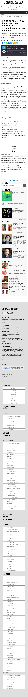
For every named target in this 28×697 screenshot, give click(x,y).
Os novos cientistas (11, 637)
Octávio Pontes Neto (11, 563)
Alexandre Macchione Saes (12, 445)
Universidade (14, 403)
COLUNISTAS (7, 524)
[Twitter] (4, 43)
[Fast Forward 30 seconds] (13, 52)
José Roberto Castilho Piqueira (13, 488)
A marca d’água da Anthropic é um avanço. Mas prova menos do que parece (18, 250)
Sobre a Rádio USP (10, 577)
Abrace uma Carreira (11, 580)
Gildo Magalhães (10, 469)
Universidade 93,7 (10, 657)
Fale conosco (5, 325)
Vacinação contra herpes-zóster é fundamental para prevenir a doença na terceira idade (17, 285)
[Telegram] (11, 43)
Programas (9, 579)
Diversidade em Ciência (11, 609)
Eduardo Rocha (10, 535)
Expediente (5, 360)
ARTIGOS (6, 433)
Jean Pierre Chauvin (11, 480)
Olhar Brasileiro (10, 633)
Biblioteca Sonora (10, 592)
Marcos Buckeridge (11, 495)
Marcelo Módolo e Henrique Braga (14, 493)
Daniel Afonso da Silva (11, 447)
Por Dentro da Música (11, 642)
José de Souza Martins (11, 484)
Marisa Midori (9, 557)
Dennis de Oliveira (10, 454)
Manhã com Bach (10, 622)
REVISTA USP (7, 514)
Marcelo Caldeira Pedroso (12, 492)
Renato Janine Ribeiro (11, 570)
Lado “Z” (8, 618)
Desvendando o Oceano (12, 422)
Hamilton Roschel (10, 473)
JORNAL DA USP (13, 2)
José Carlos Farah (10, 546)
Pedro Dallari (9, 566)
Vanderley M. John (10, 508)
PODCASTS (6, 413)
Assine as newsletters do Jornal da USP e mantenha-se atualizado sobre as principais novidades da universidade (13, 334)
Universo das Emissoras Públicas (13, 659)
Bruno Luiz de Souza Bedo (12, 529)
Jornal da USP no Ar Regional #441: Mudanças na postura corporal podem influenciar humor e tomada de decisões (18, 211)
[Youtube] (14, 180)
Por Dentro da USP (10, 427)
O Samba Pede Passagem (12, 629)
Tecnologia (14, 401)
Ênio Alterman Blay (10, 458)
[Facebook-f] (8, 180)
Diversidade (14, 394)
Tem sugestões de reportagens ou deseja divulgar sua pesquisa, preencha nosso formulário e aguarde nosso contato (13, 321)
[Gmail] (13, 43)
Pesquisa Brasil (10, 640)
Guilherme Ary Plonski (11, 471)
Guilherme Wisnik (10, 542)
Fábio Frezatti (9, 463)
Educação (14, 397)
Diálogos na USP (10, 605)
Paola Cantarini (10, 503)
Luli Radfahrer (9, 551)
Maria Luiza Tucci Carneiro (12, 497)
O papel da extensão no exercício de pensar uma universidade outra (18, 236)
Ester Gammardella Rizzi (12, 460)
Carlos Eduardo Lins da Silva (12, 533)
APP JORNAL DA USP (7, 374)
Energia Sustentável (11, 423)
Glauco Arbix (9, 540)
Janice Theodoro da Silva (12, 477)
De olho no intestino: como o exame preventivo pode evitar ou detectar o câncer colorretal (17, 272)
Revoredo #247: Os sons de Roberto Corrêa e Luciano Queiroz (13, 203)
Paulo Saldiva (9, 565)
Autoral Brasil (9, 590)
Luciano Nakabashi (11, 550)
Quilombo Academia (11, 644)
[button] (24, 12)
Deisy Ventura (9, 452)
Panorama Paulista (11, 425)
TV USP (5, 517)
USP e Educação (10, 429)
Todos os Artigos (22, 259)
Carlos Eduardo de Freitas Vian (13, 531)
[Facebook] (2, 43)
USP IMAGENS (7, 519)
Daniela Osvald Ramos (11, 448)
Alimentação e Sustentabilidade (13, 416)
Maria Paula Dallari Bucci (12, 499)
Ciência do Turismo (11, 418)
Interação (9, 616)
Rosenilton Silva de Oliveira (12, 507)
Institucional (14, 399)
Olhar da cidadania (10, 635)
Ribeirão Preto (6, 408)
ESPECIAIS (6, 435)
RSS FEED (4, 376)
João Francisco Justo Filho (12, 482)
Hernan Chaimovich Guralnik (12, 475)
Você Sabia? (9, 670)
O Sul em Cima (10, 631)
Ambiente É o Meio (11, 586)
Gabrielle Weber (10, 465)
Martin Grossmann (10, 559)
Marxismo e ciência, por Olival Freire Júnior (18, 224)
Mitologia (9, 625)
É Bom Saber (9, 610)
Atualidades (14, 388)
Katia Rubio (9, 490)
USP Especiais (10, 663)
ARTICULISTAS (8, 440)
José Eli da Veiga (10, 548)
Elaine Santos (9, 456)
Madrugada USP (10, 620)
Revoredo (9, 648)
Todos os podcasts (22, 219)
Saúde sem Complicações (12, 652)
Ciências (14, 390)
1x (10, 52)
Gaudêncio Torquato (11, 467)
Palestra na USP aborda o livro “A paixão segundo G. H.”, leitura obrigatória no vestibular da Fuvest (17, 279)
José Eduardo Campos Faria (12, 486)
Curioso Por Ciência (11, 420)
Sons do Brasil (10, 655)
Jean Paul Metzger (10, 478)
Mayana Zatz (9, 561)
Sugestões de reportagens (9, 318)
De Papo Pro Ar (10, 603)
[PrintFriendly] (17, 43)
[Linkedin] (9, 43)
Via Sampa (9, 667)
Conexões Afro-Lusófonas (12, 595)
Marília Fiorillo (9, 555)
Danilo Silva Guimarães (11, 450)
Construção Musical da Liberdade (14, 597)
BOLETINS (5, 673)
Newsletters (5, 331)
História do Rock (10, 614)
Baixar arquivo (5, 57)
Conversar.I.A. (9, 599)
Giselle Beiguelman (11, 538)
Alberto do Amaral (10, 527)
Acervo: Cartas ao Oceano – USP (13, 582)
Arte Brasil (9, 588)
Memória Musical (10, 624)
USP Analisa (9, 661)
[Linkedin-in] (17, 180)
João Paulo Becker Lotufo (12, 544)
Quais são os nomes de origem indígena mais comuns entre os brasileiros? (17, 265)
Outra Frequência (10, 638)
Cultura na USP (10, 601)
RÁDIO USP (6, 574)
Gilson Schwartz (10, 536)
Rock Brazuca (9, 650)
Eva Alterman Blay (10, 462)
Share (24, 54)
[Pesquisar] (24, 185)
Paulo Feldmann (10, 505)
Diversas (8, 607)
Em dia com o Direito (11, 612)
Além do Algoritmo (11, 584)
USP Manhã (9, 665)
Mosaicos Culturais (11, 627)
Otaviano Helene (10, 501)
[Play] (3, 51)
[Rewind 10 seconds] (7, 52)
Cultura (14, 392)
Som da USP (9, 653)
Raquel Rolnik (9, 568)
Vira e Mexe (9, 668)
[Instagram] (20, 180)
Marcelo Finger (10, 553)
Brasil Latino (9, 594)
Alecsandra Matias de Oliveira (13, 443)
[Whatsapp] (7, 43)
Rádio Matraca (10, 646)
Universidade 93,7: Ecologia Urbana (18, 192)
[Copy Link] (15, 43)
